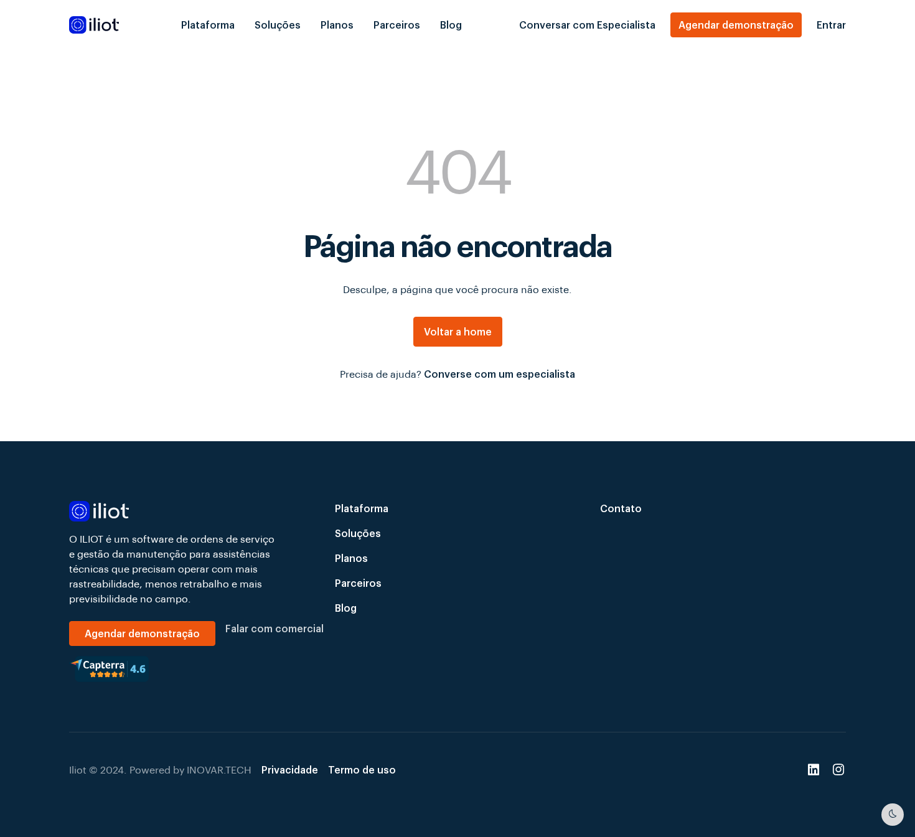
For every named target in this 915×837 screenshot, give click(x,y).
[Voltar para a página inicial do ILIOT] (172, 511)
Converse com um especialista (499, 374)
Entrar (831, 24)
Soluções (278, 24)
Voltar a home (458, 331)
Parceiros (396, 24)
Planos (337, 24)
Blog (451, 24)
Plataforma (208, 24)
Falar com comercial (274, 628)
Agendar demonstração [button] (736, 24)
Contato (621, 508)
